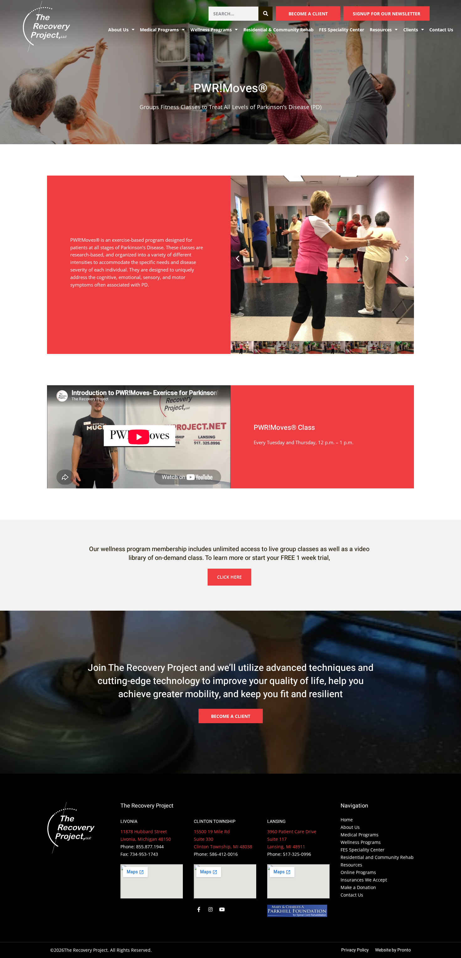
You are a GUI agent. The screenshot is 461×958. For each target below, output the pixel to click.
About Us (350, 827)
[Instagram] (210, 910)
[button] (237, 258)
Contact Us (441, 30)
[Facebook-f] (199, 910)
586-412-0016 (223, 854)
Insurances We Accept (364, 880)
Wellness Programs (211, 30)
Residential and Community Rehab (377, 857)
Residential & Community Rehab (278, 30)
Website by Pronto (393, 950)
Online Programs (358, 872)
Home (347, 820)
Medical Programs (159, 30)
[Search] (265, 14)
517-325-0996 (297, 854)
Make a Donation (358, 887)
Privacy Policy (355, 950)
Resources (351, 865)
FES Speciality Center (341, 30)
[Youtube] (222, 910)
